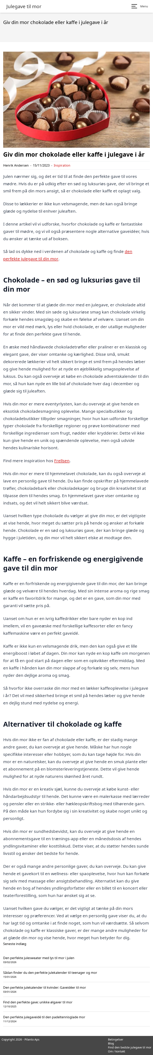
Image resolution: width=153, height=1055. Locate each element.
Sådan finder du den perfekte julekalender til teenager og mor (50, 972)
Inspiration (62, 165)
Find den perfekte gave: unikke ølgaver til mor (38, 1002)
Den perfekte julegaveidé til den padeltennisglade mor (44, 1017)
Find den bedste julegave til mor (129, 1047)
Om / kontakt (116, 1051)
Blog (111, 1043)
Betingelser (115, 1039)
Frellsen (62, 460)
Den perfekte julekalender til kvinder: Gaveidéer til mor (44, 987)
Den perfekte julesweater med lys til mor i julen (38, 958)
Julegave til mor (23, 6)
